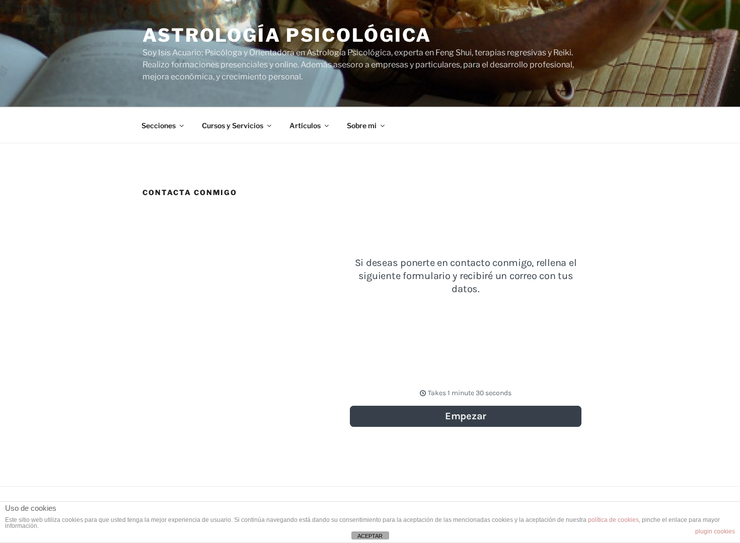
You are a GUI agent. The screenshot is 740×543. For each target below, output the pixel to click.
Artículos (305, 125)
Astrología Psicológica (286, 35)
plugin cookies (715, 531)
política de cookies (613, 519)
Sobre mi (362, 125)
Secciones (158, 125)
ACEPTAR (370, 536)
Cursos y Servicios (232, 125)
